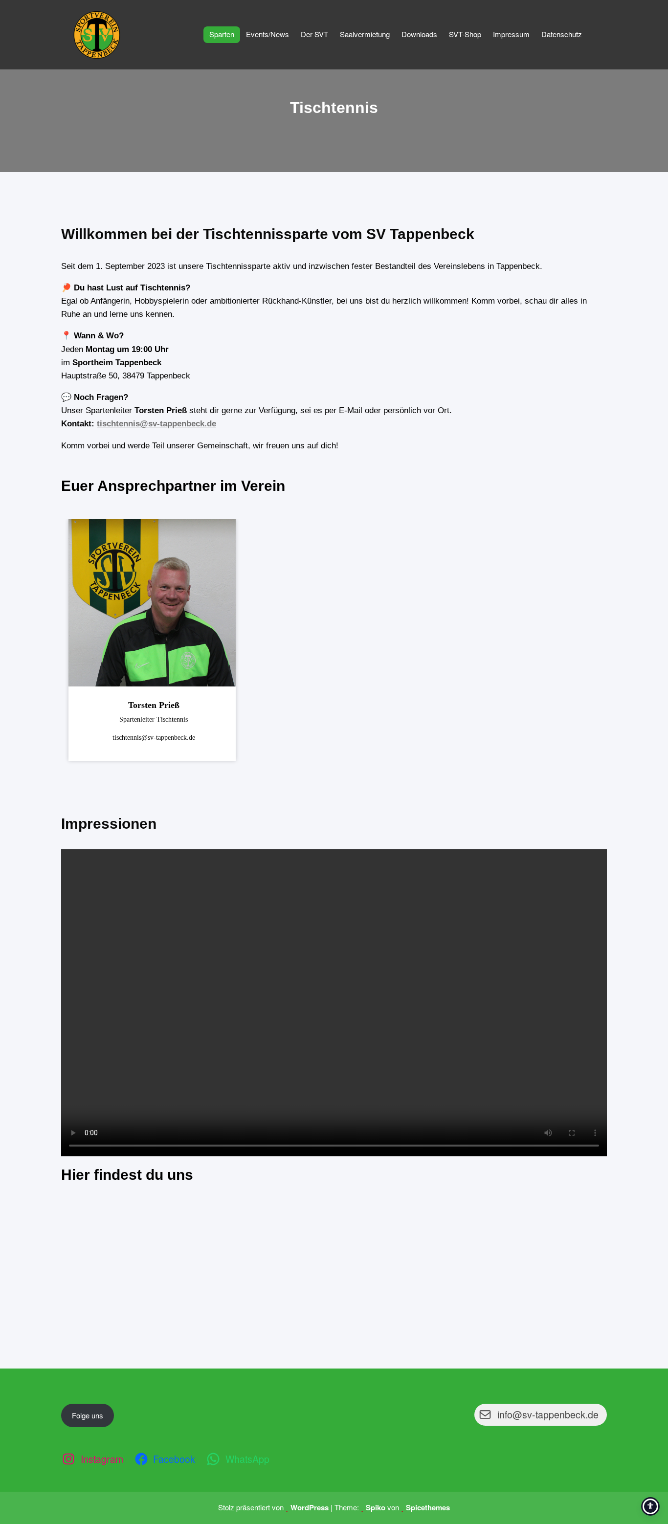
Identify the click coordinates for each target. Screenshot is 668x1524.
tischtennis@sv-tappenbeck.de (156, 423)
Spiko (375, 1507)
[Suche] (599, 34)
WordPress (309, 1507)
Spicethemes (428, 1507)
